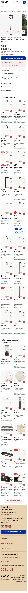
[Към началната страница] (4, 2)
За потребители (7, 543)
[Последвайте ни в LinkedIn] (11, 569)
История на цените (7, 83)
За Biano (5, 538)
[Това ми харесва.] (11, 101)
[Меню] (24, 2)
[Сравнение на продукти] (13, 2)
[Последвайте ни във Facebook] (6, 569)
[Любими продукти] (17, 2)
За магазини (6, 549)
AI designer (5, 561)
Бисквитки (23, 575)
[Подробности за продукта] (11, 111)
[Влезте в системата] (20, 2)
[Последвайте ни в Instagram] (2, 569)
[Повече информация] (25, 52)
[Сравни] (11, 104)
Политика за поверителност (18, 577)
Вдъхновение (15, 557)
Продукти (4, 557)
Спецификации (6, 90)
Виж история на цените (7, 54)
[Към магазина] (11, 25)
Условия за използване (19, 579)
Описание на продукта (8, 86)
